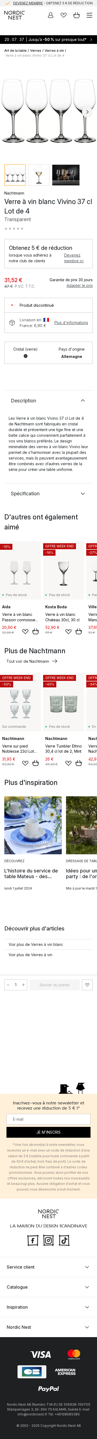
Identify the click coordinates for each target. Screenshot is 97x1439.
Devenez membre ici (74, 258)
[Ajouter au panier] (35, 631)
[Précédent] (9, 111)
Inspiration (17, 1307)
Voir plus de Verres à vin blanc (36, 944)
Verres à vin (54, 50)
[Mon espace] (50, 15)
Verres (35, 50)
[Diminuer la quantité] (8, 984)
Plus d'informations (71, 322)
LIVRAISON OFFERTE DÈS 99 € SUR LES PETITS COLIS (53, 5)
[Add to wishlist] (25, 631)
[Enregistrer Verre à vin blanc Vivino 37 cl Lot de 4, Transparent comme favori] (87, 984)
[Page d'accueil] (14, 15)
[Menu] (89, 15)
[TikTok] (64, 1239)
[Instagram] (48, 1239)
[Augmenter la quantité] (23, 984)
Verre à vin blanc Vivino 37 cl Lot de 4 (34, 55)
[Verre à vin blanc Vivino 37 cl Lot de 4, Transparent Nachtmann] (48, 111)
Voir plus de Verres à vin (30, 954)
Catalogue (17, 1287)
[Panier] (76, 15)
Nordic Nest (19, 1327)
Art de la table (15, 50)
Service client (20, 1267)
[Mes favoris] (63, 15)
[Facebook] (33, 1239)
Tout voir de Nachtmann (27, 661)
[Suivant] (87, 111)
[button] (14, 228)
